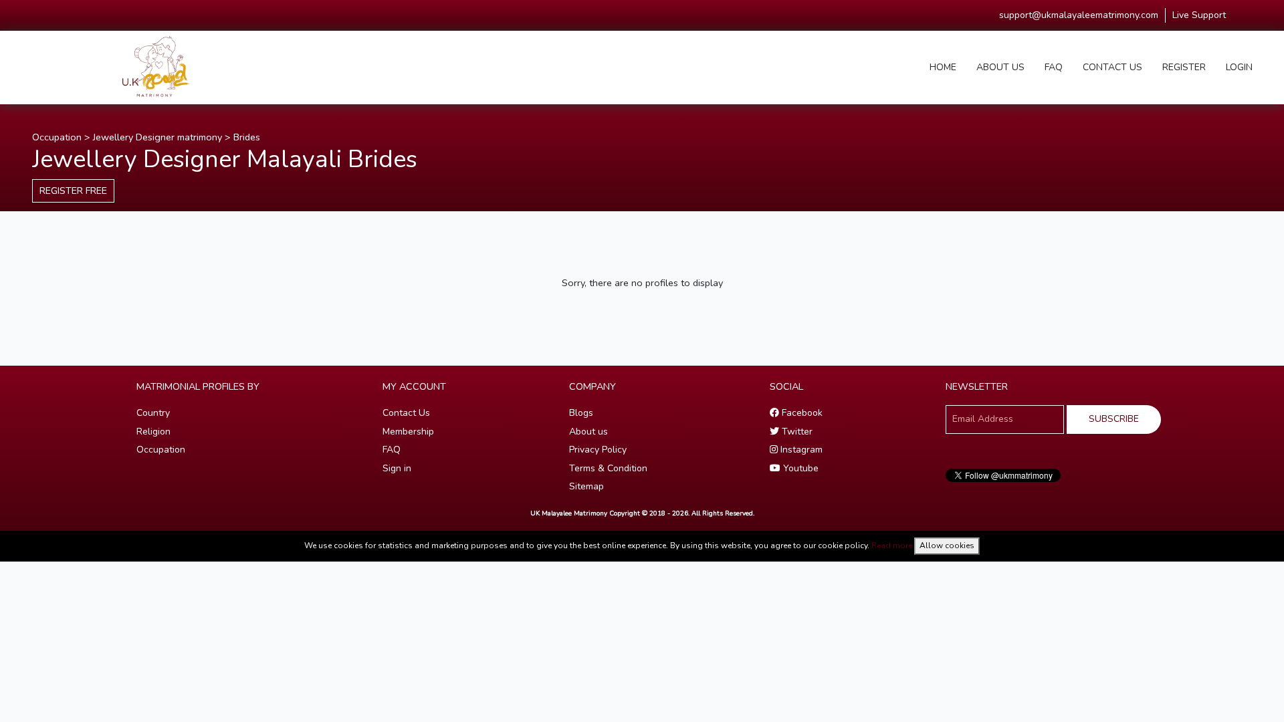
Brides (246, 137)
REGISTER (1184, 67)
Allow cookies (947, 545)
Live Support (1199, 15)
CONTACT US (1112, 67)
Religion (153, 431)
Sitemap (586, 486)
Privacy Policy (598, 449)
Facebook (801, 412)
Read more (891, 545)
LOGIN (1239, 67)
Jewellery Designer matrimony (157, 137)
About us (588, 431)
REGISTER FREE (73, 190)
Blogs (581, 412)
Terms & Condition (608, 468)
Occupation (57, 137)
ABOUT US (1000, 67)
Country (153, 412)
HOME (943, 67)
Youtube (799, 468)
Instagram (800, 449)
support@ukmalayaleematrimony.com (1078, 15)
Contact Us (406, 412)
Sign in (397, 468)
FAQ (1054, 67)
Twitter (796, 431)
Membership (408, 431)
